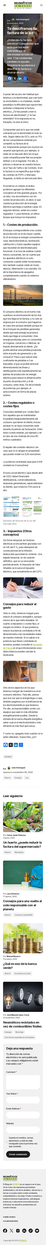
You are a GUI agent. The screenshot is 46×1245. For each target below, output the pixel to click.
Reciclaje (19, 1032)
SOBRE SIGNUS (9, 1217)
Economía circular (22, 973)
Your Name (12, 1093)
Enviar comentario (18, 1154)
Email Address (13, 1108)
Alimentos (19, 852)
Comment (11, 1072)
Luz (26, 777)
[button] (4, 5)
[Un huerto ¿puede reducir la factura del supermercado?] (23, 817)
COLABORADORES (10, 1221)
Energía (18, 777)
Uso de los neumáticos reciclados (19, 1037)
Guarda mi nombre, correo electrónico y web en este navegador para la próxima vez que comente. (23, 1142)
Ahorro (7, 777)
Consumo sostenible (23, 915)
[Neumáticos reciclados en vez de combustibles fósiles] (23, 997)
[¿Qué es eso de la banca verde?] (23, 938)
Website (10, 1123)
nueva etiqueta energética (29, 719)
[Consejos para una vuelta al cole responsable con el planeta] (23, 876)
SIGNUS (8, 756)
